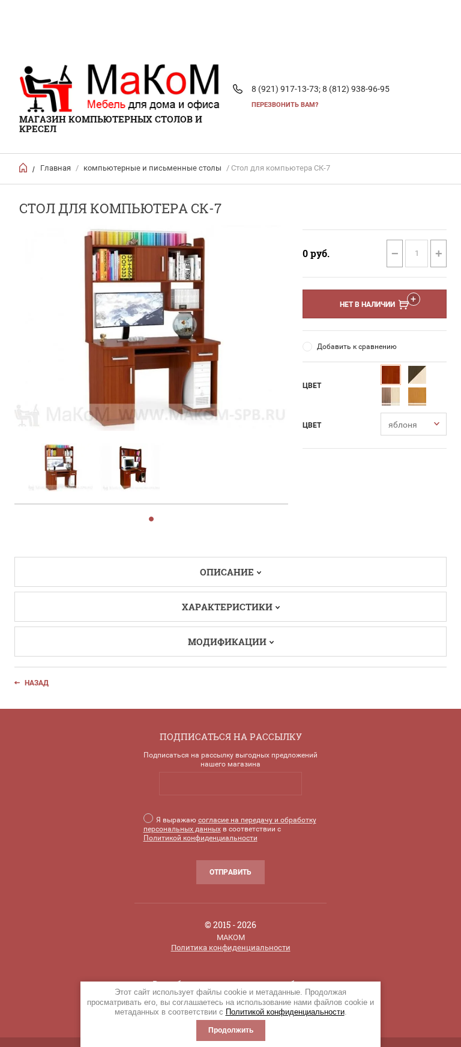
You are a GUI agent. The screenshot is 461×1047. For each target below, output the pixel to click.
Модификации (227, 642)
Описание (227, 572)
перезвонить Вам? (285, 105)
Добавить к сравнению (357, 346)
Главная (55, 167)
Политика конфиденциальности (231, 947)
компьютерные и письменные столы (152, 167)
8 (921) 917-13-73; (286, 89)
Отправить (230, 872)
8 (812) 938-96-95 (356, 89)
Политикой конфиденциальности (285, 1011)
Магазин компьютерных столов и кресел (110, 124)
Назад (37, 683)
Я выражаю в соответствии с (229, 829)
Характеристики (227, 607)
